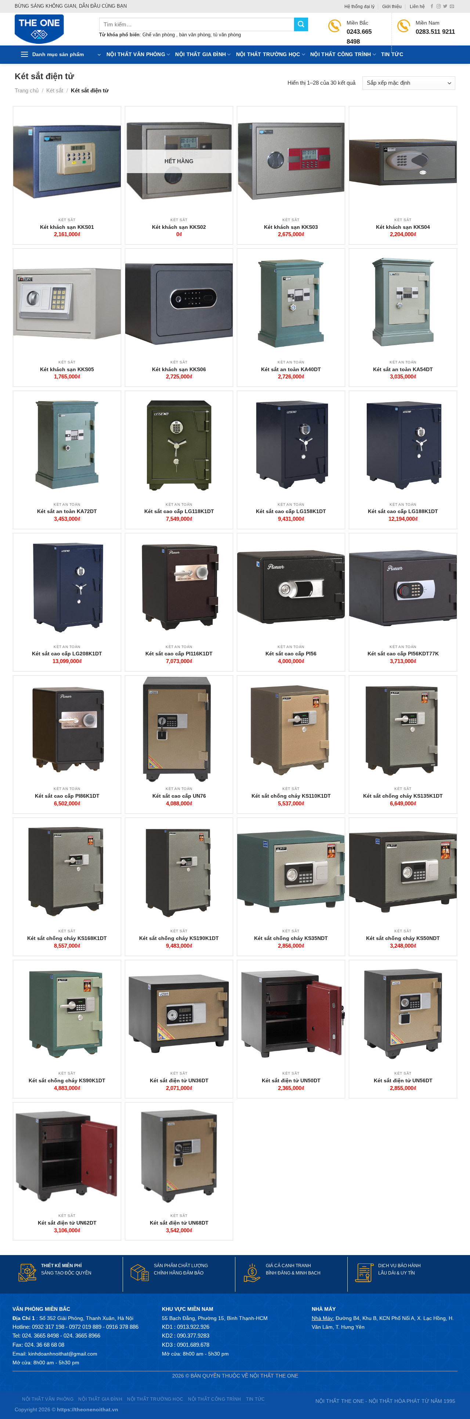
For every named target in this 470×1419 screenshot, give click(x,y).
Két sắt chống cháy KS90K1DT (67, 1080)
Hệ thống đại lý (359, 6)
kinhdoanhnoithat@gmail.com (62, 1354)
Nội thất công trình (340, 54)
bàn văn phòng (194, 34)
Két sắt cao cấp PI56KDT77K (403, 654)
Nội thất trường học (268, 54)
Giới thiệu (392, 6)
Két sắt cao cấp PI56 (291, 654)
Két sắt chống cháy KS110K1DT (291, 796)
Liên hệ (417, 6)
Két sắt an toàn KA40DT (291, 369)
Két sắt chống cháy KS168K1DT (67, 938)
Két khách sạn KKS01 (67, 227)
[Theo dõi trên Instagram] (439, 6)
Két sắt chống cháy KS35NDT (291, 938)
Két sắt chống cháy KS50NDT (403, 938)
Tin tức (392, 54)
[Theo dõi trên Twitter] (445, 6)
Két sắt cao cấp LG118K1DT (179, 511)
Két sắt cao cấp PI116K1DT (179, 654)
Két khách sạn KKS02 (179, 227)
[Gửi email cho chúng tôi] (452, 6)
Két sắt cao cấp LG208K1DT (67, 654)
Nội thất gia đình (200, 54)
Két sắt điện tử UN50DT (291, 1080)
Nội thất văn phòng (135, 54)
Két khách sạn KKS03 (291, 227)
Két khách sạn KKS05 (67, 369)
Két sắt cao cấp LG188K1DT (403, 511)
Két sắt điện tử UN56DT (403, 1080)
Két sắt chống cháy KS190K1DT (179, 938)
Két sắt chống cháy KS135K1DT (403, 796)
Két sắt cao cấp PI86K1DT (67, 796)
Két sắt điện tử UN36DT (179, 1080)
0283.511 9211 (435, 31)
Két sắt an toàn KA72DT (67, 511)
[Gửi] (301, 24)
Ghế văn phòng (159, 34)
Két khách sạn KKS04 (403, 227)
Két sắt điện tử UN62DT (67, 1223)
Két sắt (54, 90)
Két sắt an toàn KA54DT (403, 369)
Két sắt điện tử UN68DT (179, 1223)
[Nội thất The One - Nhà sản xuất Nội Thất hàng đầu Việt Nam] (51, 29)
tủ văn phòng (227, 34)
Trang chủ (27, 90)
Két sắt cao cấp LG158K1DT (291, 511)
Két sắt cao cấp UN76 (179, 796)
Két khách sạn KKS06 (179, 369)
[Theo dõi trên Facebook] (432, 6)
